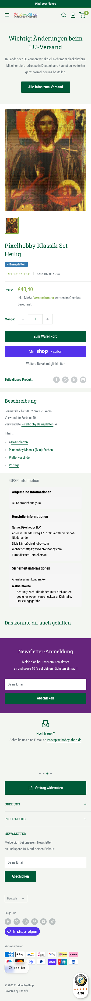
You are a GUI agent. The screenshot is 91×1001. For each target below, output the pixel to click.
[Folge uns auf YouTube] (43, 921)
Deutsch (12, 898)
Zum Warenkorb (45, 336)
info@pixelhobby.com (35, 543)
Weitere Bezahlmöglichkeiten (45, 364)
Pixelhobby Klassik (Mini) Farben (31, 450)
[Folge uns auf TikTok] (52, 921)
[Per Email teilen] (83, 379)
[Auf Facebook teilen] (56, 379)
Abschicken (45, 698)
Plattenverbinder (20, 457)
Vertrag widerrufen (49, 788)
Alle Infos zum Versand (45, 87)
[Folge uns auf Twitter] (17, 921)
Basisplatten (19, 442)
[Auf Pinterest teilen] (65, 379)
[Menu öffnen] (7, 15)
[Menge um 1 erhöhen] (47, 319)
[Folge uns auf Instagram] (25, 921)
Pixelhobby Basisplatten (37, 424)
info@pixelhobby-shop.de (64, 740)
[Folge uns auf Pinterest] (34, 921)
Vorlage (14, 465)
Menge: (10, 319)
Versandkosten (43, 298)
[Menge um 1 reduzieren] (23, 319)
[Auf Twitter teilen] (74, 379)
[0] (82, 15)
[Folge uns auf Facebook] (8, 921)
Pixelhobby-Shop (17, 274)
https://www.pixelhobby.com (43, 549)
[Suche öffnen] (63, 15)
